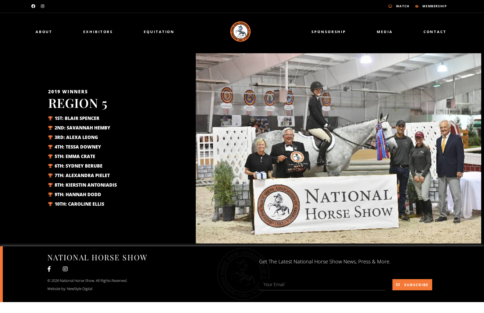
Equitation (159, 31)
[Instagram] (42, 6)
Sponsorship (328, 31)
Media (385, 31)
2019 (54, 92)
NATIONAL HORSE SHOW (97, 257)
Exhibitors (98, 31)
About (44, 31)
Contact (435, 31)
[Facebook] (33, 6)
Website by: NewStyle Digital (69, 288)
